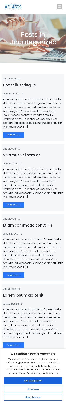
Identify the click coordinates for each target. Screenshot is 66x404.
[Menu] (59, 6)
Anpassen (33, 389)
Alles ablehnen (33, 397)
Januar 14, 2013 (11, 304)
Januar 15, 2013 (10, 233)
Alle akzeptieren (33, 380)
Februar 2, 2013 (11, 163)
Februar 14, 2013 (11, 93)
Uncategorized (11, 78)
